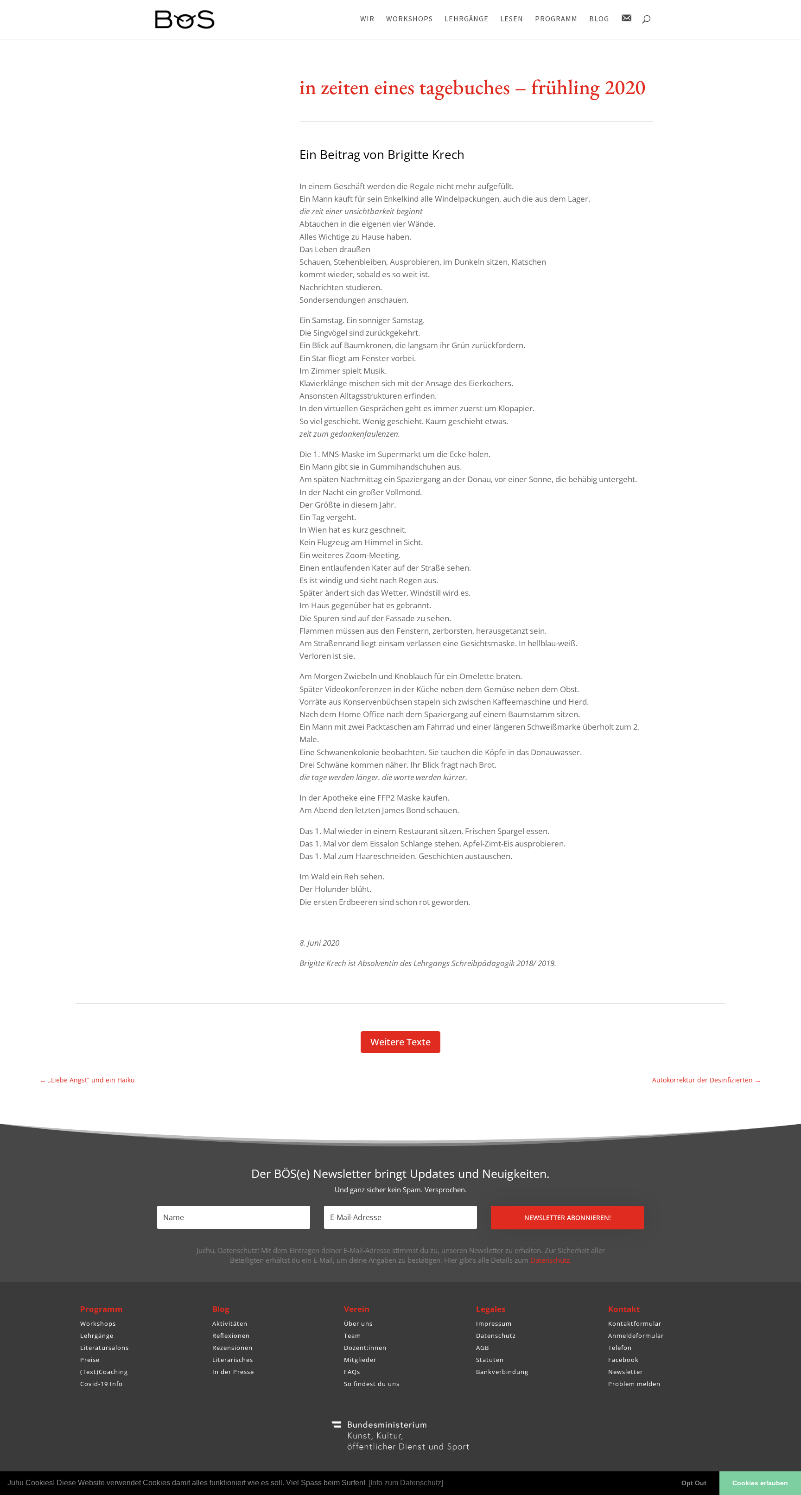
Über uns (358, 1323)
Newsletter (625, 1372)
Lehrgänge (97, 1335)
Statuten (490, 1359)
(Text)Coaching (104, 1372)
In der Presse (233, 1372)
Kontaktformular (634, 1323)
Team (352, 1335)
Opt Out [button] (693, 1483)
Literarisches (232, 1359)
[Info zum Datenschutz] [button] (406, 1483)
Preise (90, 1359)
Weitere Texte (400, 1042)
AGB (482, 1347)
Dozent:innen (365, 1347)
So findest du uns (372, 1384)
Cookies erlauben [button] (760, 1483)
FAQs (352, 1372)
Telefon (620, 1347)
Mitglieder (360, 1359)
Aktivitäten (230, 1323)
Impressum (494, 1323)
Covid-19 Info (101, 1384)
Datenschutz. (551, 1260)
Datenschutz (496, 1335)
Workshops (98, 1323)
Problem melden (634, 1384)
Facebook (623, 1359)
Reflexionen (231, 1335)
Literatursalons (104, 1347)
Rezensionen (232, 1347)
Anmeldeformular (636, 1335)
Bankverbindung (502, 1372)
